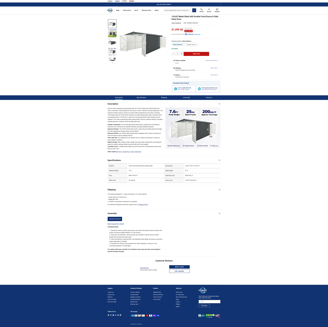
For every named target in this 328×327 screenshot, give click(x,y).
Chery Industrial (176, 23)
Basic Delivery (177, 44)
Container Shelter (134, 292)
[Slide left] (112, 17)
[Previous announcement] (107, 4)
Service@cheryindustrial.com (210, 88)
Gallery (178, 306)
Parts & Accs (127, 10)
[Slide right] (112, 63)
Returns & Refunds (158, 294)
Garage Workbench (135, 299)
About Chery (179, 292)
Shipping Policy (157, 292)
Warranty (110, 297)
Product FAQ (111, 294)
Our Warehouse (180, 294)
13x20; (132, 152)
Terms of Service (157, 297)
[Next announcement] (221, 4)
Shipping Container (135, 297)
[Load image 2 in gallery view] (112, 33)
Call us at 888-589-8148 (184, 88)
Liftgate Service (191, 44)
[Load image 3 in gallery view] (112, 42)
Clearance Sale (146, 10)
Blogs (177, 299)
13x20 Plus (138, 152)
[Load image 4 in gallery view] (112, 52)
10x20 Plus (126, 152)
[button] (118, 10)
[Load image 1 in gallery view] (112, 23)
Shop (117, 10)
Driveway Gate (134, 304)
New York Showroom (181, 297)
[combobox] (179, 10)
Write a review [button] (179, 267)
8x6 (117, 152)
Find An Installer (112, 299)
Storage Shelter (134, 294)
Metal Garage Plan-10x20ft (116, 224)
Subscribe (204, 305)
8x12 (120, 152)
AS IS (136, 10)
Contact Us (111, 292)
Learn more (213, 68)
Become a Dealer (112, 301)
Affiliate (178, 304)
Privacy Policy (156, 299)
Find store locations (211, 60)
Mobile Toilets (134, 301)
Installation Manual (115, 219)
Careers (178, 301)
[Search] (194, 10)
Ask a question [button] (179, 271)
